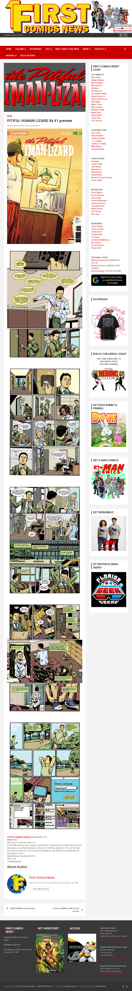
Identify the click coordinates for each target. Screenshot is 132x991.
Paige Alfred (96, 115)
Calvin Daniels (97, 226)
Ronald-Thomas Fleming (101, 177)
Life (47, 49)
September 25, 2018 (15, 126)
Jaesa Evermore (98, 203)
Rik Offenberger (98, 271)
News (85, 49)
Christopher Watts (99, 93)
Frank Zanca (96, 232)
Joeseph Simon (98, 206)
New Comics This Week (67, 49)
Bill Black (95, 88)
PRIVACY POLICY (45, 986)
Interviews (36, 49)
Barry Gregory (97, 83)
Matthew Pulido (97, 110)
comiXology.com (14, 861)
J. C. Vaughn (96, 141)
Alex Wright (96, 77)
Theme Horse (70, 986)
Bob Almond (96, 91)
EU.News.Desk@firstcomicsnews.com (113, 974)
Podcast (99, 49)
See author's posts (41, 889)
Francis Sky (96, 198)
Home (8, 49)
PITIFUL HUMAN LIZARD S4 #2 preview (66, 909)
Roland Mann (96, 175)
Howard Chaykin (98, 138)
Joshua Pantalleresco (100, 240)
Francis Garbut (97, 229)
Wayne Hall (96, 248)
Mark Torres (96, 169)
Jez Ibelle (95, 237)
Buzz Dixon (96, 133)
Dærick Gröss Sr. (98, 96)
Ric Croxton (96, 242)
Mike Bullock (96, 146)
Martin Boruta (97, 209)
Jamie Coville (96, 164)
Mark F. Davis (96, 104)
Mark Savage (96, 107)
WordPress (101, 986)
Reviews (10, 55)
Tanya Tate (96, 118)
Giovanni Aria (96, 234)
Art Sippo (95, 161)
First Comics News (32, 126)
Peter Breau (96, 211)
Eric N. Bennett (97, 195)
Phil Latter (95, 214)
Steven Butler (96, 180)
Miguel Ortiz (96, 112)
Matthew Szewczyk (99, 260)
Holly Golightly (97, 135)
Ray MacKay (96, 172)
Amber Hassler (97, 80)
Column (19, 49)
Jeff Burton (96, 167)
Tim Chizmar (96, 120)
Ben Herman (96, 85)
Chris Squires (96, 192)
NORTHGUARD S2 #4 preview (22, 908)
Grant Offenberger (99, 200)
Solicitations (27, 55)
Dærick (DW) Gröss (99, 99)
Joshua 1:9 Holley (98, 144)
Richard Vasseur (98, 265)
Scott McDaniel (97, 149)
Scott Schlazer (97, 245)
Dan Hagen (95, 102)
